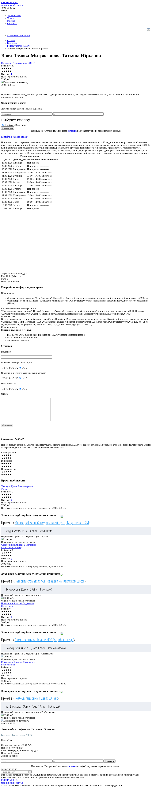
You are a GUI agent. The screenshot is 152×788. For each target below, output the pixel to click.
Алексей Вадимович (17, 603)
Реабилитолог (8, 664)
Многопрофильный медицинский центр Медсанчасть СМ (52, 522)
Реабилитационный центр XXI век (36, 698)
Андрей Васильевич (18, 544)
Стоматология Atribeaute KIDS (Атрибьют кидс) (44, 639)
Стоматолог (7, 606)
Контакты (12, 23)
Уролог (4, 489)
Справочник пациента (18, 35)
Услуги (10, 18)
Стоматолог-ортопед (11, 547)
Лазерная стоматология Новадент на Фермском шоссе (49, 581)
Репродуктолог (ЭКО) (24, 63)
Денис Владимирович (17, 486)
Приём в (14, 136)
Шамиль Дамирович (18, 662)
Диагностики (14, 15)
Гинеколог (6, 63)
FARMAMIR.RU (12, 3)
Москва (11, 21)
